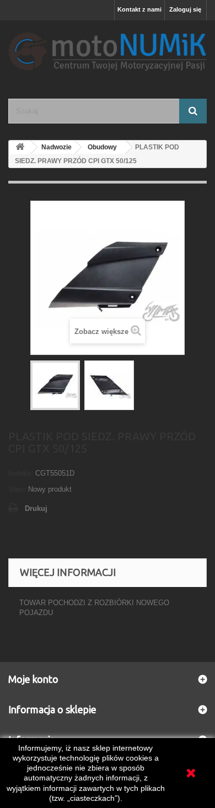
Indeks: (20, 473)
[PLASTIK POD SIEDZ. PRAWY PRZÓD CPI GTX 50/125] (55, 385)
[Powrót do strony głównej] (19, 147)
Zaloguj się (185, 9)
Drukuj (36, 508)
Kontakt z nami (139, 9)
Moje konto (33, 679)
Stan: (17, 489)
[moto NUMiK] (107, 50)
